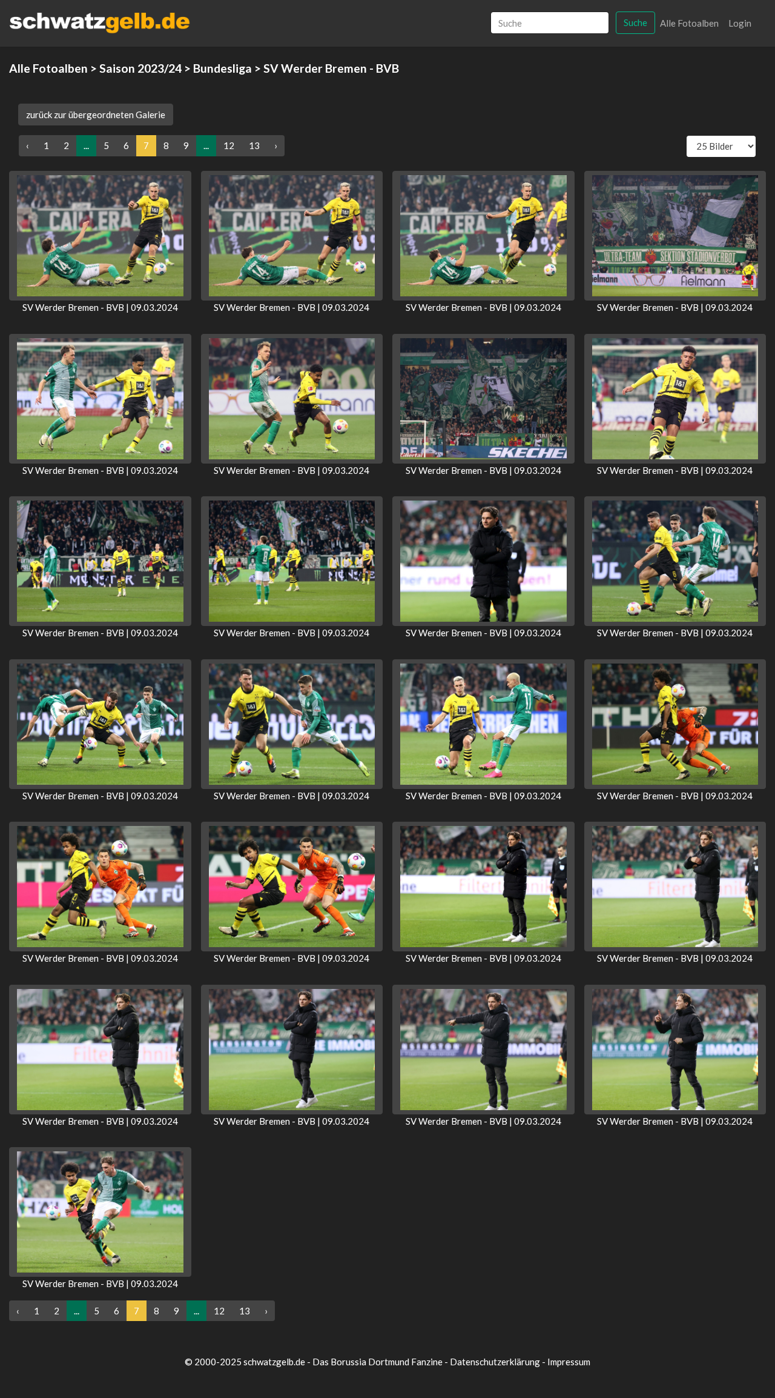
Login (739, 23)
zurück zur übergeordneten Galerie (95, 114)
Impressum (568, 1361)
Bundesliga (222, 68)
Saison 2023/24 (140, 68)
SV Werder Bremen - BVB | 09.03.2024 (100, 307)
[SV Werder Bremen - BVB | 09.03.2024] (100, 236)
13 (254, 145)
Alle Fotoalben (689, 23)
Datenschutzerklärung (495, 1361)
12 (228, 145)
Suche (635, 22)
